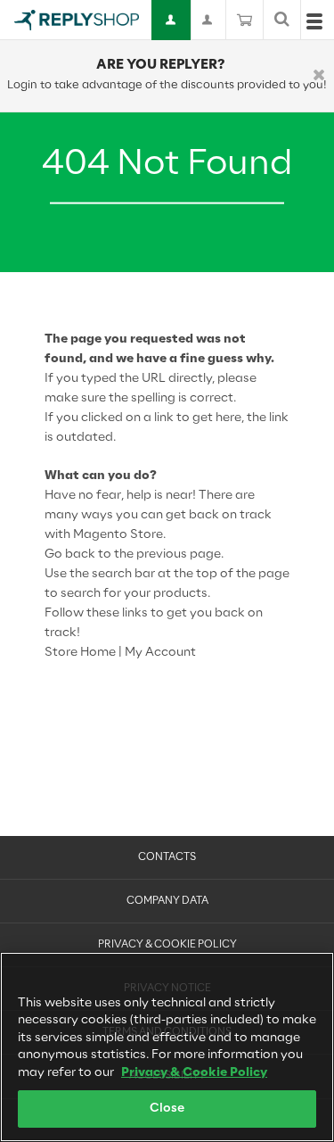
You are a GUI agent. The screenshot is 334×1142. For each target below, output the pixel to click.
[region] (167, 1047)
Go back (70, 554)
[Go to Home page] (76, 20)
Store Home (80, 652)
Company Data (167, 901)
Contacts (167, 857)
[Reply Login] (172, 20)
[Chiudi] (319, 76)
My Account (160, 652)
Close (167, 1108)
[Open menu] (314, 25)
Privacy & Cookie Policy (167, 944)
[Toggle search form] (281, 20)
